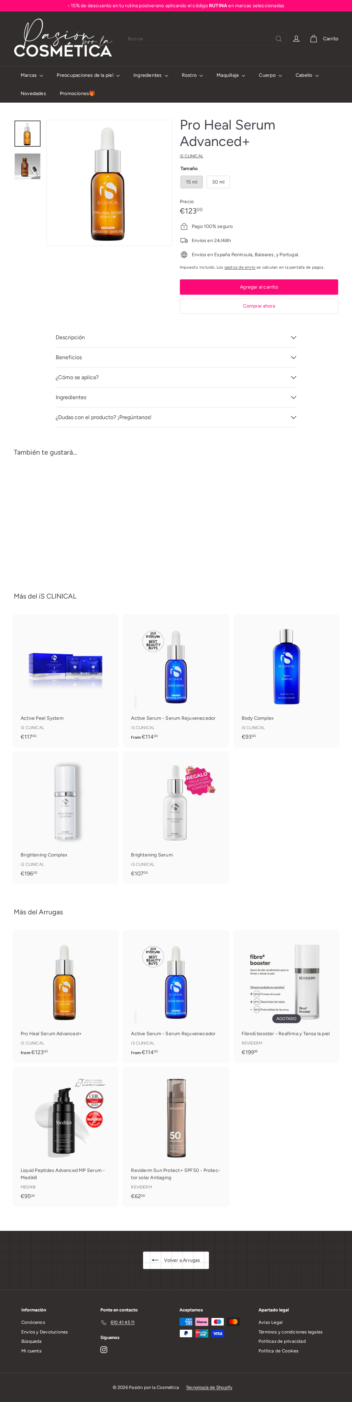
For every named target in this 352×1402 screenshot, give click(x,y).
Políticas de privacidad (282, 1341)
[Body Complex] (286, 680)
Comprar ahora (259, 306)
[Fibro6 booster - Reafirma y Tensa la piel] (286, 996)
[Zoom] (109, 183)
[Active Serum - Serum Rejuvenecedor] (176, 680)
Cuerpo (267, 75)
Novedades (33, 93)
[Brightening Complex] (65, 817)
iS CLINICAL (57, 596)
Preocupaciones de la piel (85, 75)
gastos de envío (239, 267)
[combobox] (205, 39)
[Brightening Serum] (176, 817)
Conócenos (33, 1322)
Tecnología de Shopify (209, 1387)
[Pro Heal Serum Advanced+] (38, 519)
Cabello (305, 75)
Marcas (29, 75)
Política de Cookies (278, 1350)
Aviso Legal (270, 1322)
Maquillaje (228, 75)
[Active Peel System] (65, 680)
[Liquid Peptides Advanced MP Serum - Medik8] (65, 1136)
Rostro (190, 75)
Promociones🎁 (77, 93)
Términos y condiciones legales (290, 1332)
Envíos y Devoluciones (44, 1332)
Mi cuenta (31, 1350)
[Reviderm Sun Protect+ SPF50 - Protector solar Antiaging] (176, 1136)
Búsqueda (31, 1341)
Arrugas (51, 912)
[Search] (279, 39)
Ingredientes (148, 75)
